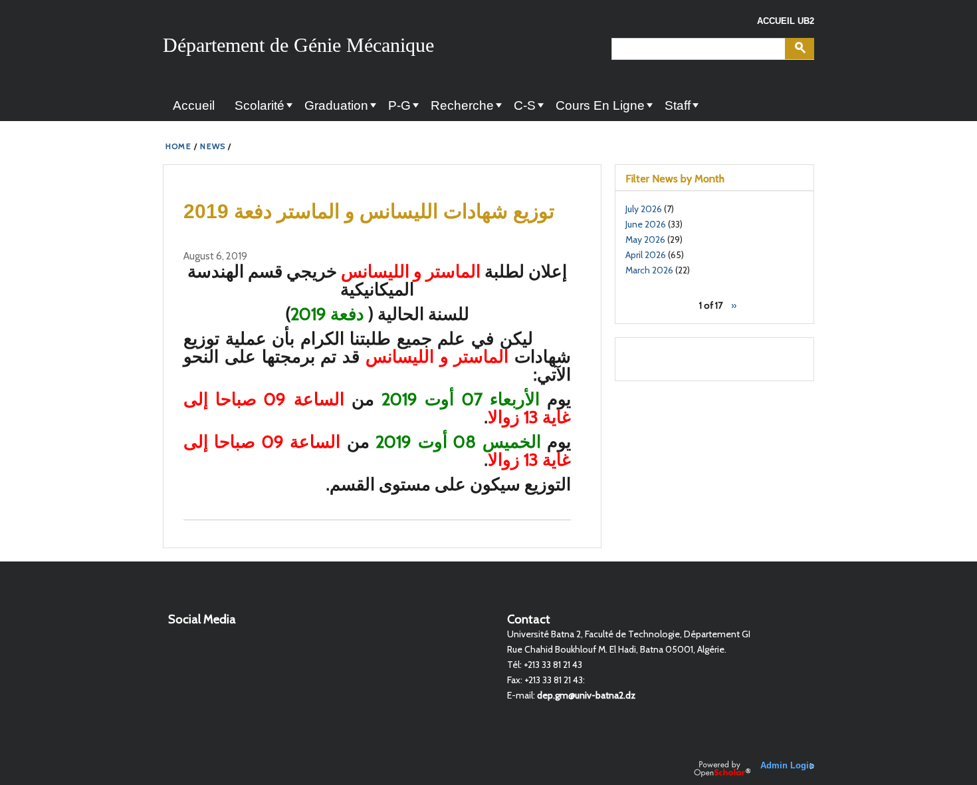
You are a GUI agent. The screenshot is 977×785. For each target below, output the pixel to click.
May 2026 (645, 239)
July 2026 (643, 209)
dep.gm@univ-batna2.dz (586, 695)
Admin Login (787, 765)
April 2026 (645, 255)
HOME (178, 146)
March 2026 (649, 270)
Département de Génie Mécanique (298, 45)
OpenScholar (722, 768)
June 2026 (645, 224)
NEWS (212, 146)
